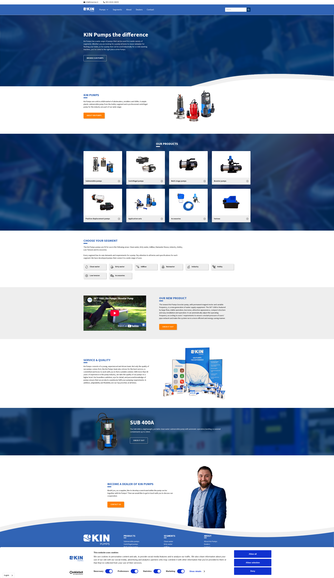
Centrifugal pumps (131, 544)
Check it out (168, 326)
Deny (252, 571)
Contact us (116, 504)
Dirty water (168, 544)
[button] (104, 9)
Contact (150, 9)
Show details (195, 571)
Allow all (253, 554)
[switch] (134, 571)
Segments (117, 9)
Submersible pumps (131, 541)
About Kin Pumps (94, 115)
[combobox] (8, 575)
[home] (89, 10)
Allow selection (253, 562)
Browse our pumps (95, 58)
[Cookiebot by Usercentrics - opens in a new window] (76, 573)
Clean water (168, 541)
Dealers (139, 9)
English (6, 575)
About (129, 9)
